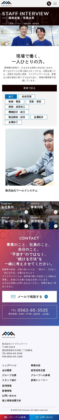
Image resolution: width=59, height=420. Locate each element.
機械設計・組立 (17, 111)
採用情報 (7, 385)
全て (11, 96)
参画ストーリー (39, 380)
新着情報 (7, 390)
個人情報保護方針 (11, 400)
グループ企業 (9, 375)
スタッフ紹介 (9, 380)
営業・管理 (35, 101)
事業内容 (36, 365)
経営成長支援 (38, 370)
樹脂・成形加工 (17, 106)
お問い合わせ (9, 395)
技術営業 (27, 96)
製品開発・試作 (17, 117)
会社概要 (7, 370)
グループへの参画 (40, 375)
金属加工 (13, 122)
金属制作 (39, 117)
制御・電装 (15, 101)
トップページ (9, 365)
